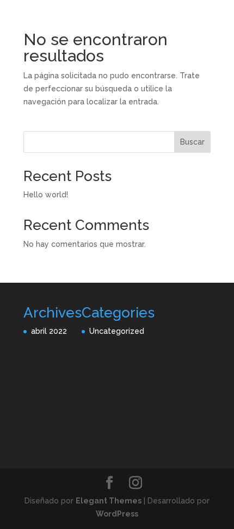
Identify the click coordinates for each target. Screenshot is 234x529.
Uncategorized (116, 331)
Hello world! (45, 194)
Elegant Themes (108, 500)
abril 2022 (49, 331)
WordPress (117, 513)
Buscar (192, 142)
